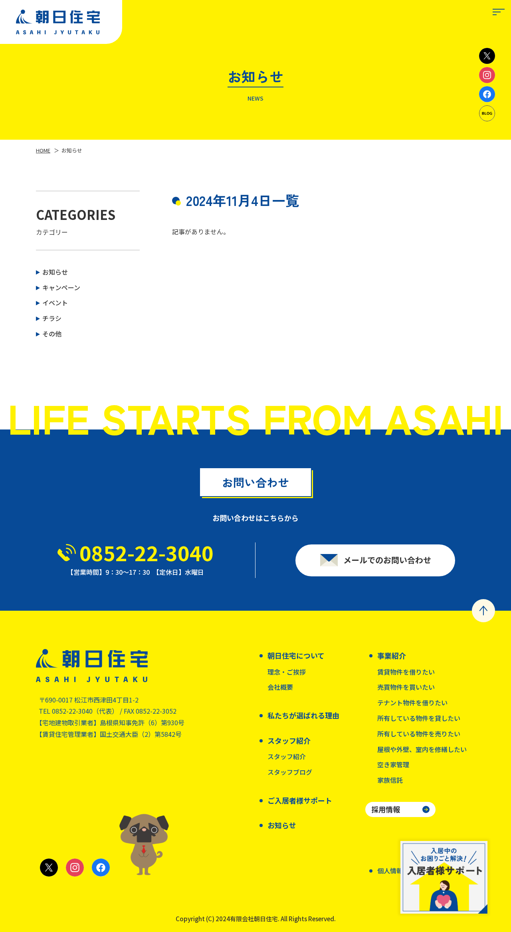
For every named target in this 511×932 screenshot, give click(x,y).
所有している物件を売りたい (418, 733)
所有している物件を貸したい (418, 718)
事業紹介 (391, 655)
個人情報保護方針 (402, 870)
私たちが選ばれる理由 (303, 715)
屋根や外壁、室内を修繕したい (422, 749)
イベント (55, 302)
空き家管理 (393, 764)
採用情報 (385, 809)
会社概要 (280, 687)
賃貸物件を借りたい (406, 672)
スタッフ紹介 (286, 756)
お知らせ (55, 272)
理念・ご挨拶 (286, 672)
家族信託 (390, 780)
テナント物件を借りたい (412, 702)
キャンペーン (61, 287)
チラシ (51, 318)
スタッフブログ (289, 772)
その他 (51, 333)
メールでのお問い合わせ (387, 560)
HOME (43, 150)
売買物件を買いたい (406, 687)
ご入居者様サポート (299, 800)
